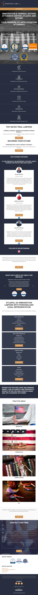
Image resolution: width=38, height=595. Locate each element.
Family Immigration (19, 316)
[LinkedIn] (21, 583)
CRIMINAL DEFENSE (19, 350)
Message (3, 541)
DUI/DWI (19, 367)
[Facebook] (16, 583)
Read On (19, 289)
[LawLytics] (19, 590)
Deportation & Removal (19, 89)
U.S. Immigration (19, 79)
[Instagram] (19, 583)
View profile (19, 188)
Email (3, 532)
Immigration (5, 537)
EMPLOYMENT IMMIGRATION (19, 333)
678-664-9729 (19, 8)
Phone (3, 528)
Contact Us (19, 137)
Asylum (19, 69)
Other (4, 540)
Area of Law (4, 536)
